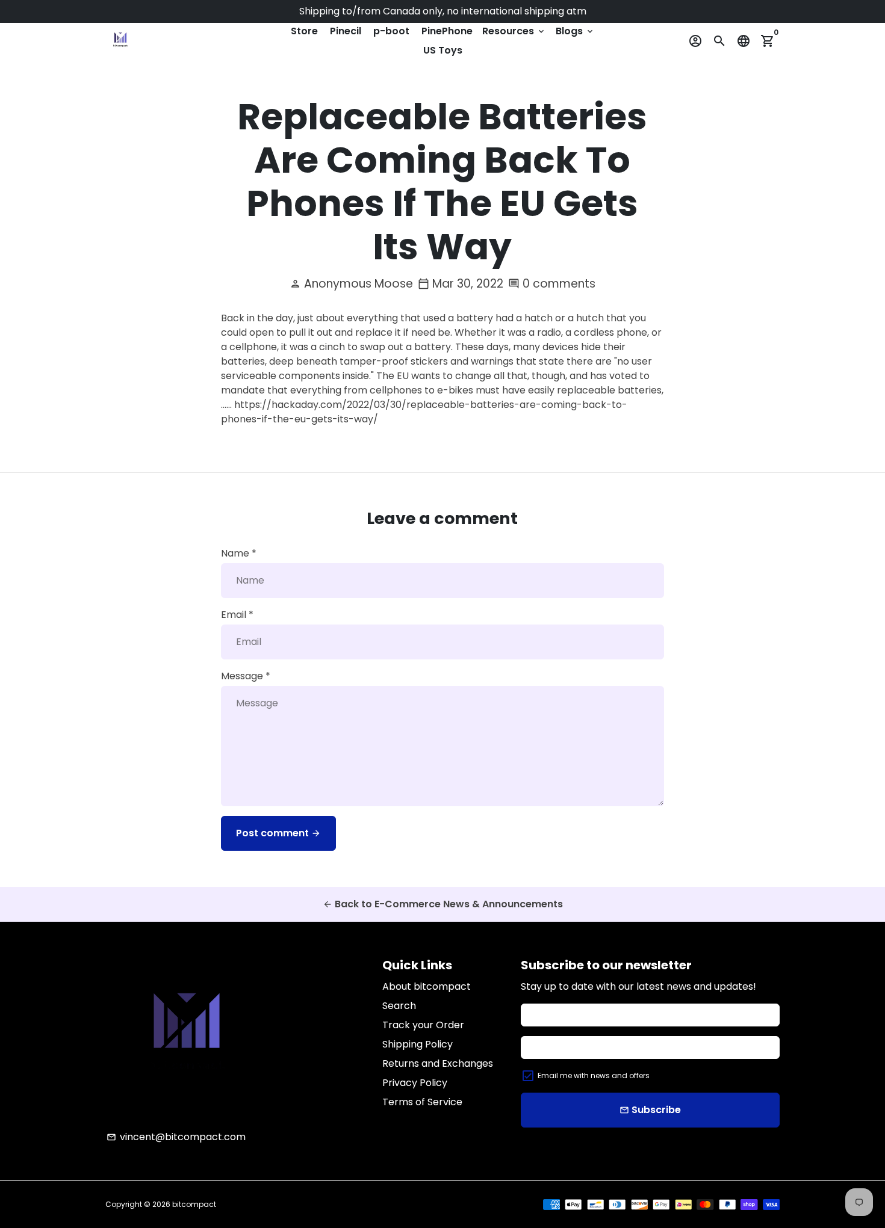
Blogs (575, 31)
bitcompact (194, 1204)
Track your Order (423, 1025)
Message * (245, 676)
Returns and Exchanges (437, 1063)
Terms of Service (422, 1102)
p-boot (391, 31)
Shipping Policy (417, 1044)
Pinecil (345, 31)
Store (304, 31)
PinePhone (447, 31)
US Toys (442, 50)
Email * (237, 615)
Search (399, 1006)
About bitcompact (426, 986)
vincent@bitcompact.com (176, 1137)
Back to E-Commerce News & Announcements (443, 904)
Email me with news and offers (594, 1075)
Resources (514, 31)
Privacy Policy (414, 1083)
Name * (238, 553)
